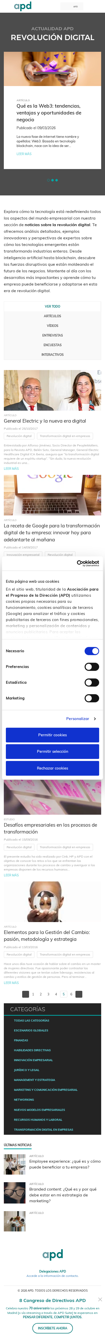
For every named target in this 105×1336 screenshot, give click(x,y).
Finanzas (21, 1040)
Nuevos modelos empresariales (39, 1110)
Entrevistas (52, 335)
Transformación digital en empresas (65, 436)
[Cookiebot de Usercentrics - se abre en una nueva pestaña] (77, 563)
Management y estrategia (34, 1080)
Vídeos (52, 326)
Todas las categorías (31, 1020)
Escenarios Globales (31, 1030)
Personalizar (77, 718)
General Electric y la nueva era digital (45, 421)
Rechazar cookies (52, 768)
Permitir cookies (52, 734)
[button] (48, 180)
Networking (24, 1099)
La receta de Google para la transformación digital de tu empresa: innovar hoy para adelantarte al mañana (52, 533)
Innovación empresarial (23, 555)
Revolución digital (19, 436)
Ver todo (52, 306)
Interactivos (53, 355)
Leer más (24, 158)
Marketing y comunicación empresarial (45, 1090)
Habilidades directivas (32, 1050)
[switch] (92, 667)
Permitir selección (52, 751)
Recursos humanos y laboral (38, 1120)
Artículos (52, 316)
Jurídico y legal (26, 1070)
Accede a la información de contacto (52, 1276)
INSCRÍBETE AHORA (52, 1328)
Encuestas (53, 345)
